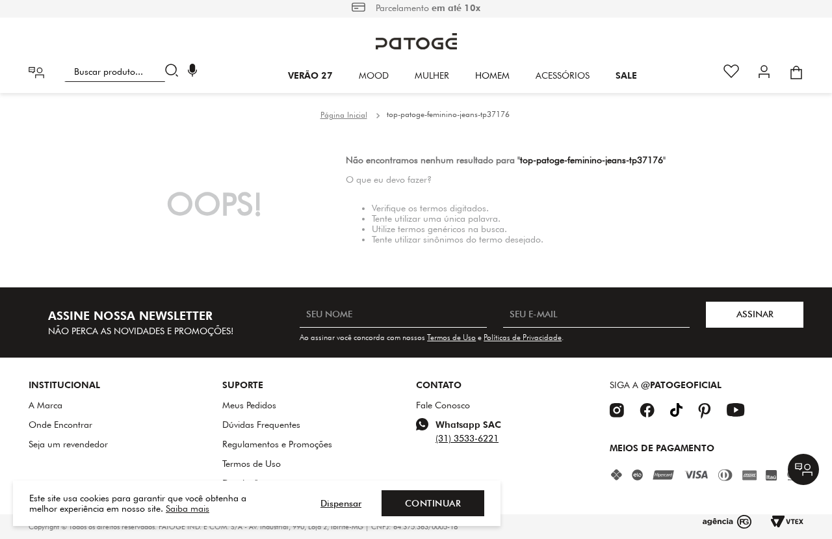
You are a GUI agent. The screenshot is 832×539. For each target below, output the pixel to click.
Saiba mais (187, 508)
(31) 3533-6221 (467, 438)
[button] (192, 72)
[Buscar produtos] (174, 71)
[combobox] (124, 71)
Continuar (433, 503)
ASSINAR (755, 314)
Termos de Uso (451, 337)
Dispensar (340, 503)
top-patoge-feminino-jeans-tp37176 (448, 114)
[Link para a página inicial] (344, 115)
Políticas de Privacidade (523, 337)
